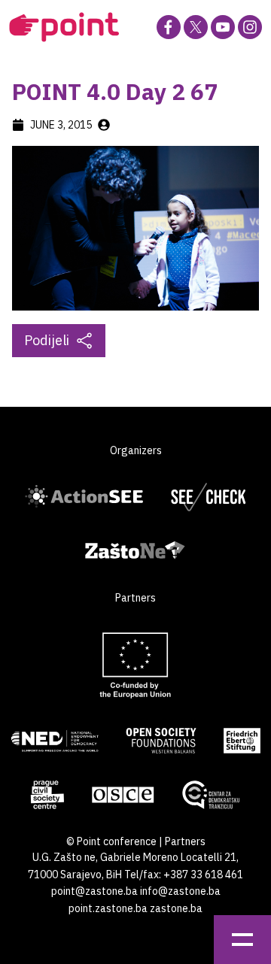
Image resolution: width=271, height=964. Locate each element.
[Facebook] (169, 27)
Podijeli (46, 340)
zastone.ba (176, 908)
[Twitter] (196, 27)
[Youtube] (223, 27)
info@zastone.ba (180, 891)
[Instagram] (250, 27)
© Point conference (111, 841)
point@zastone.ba (94, 891)
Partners (185, 841)
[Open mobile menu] (242, 939)
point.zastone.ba (108, 908)
